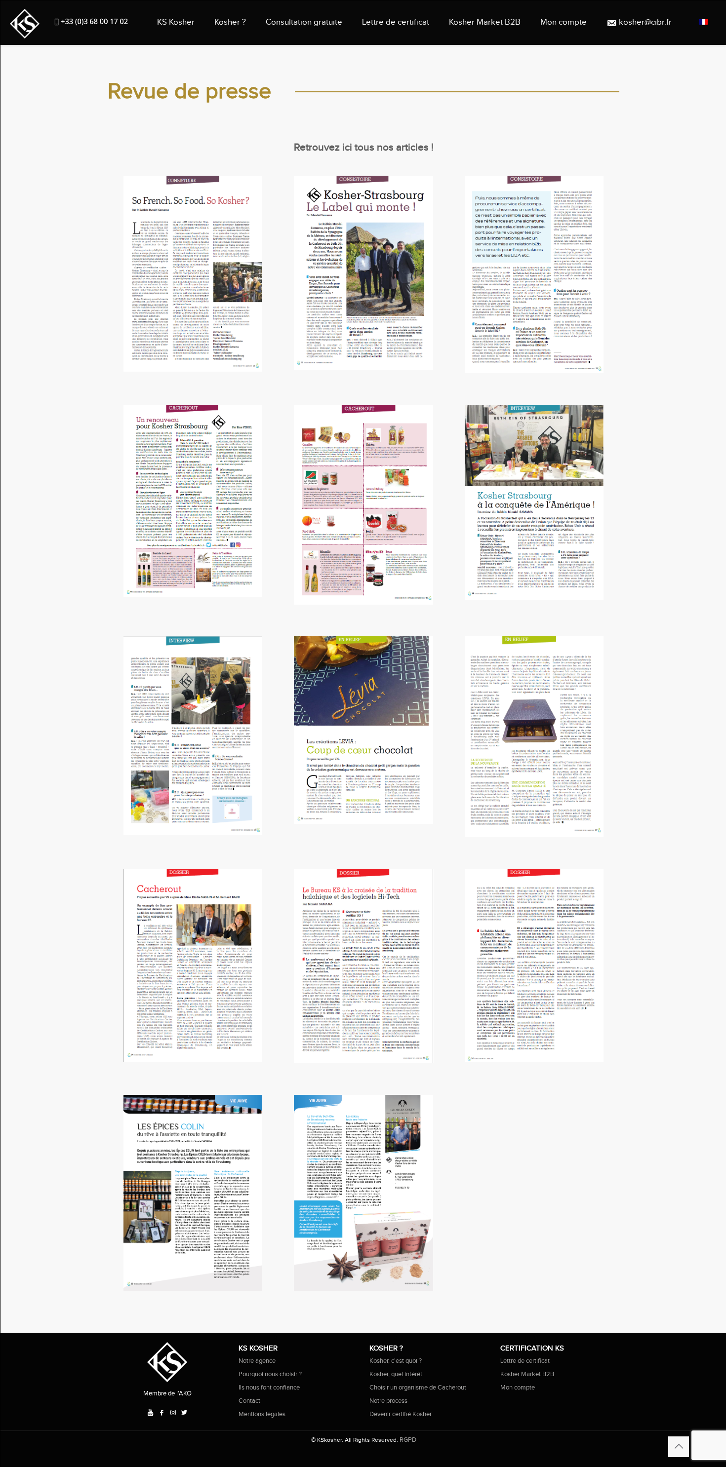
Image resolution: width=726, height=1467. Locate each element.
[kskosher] (25, 22)
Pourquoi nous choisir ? (270, 1374)
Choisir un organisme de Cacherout (417, 1387)
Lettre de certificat (525, 1361)
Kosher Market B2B (527, 1374)
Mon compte (517, 1387)
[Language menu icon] (704, 22)
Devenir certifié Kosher (400, 1414)
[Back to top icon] (678, 1446)
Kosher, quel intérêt (395, 1374)
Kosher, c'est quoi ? (395, 1361)
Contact (249, 1401)
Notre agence (257, 1361)
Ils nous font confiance (269, 1387)
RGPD (408, 1440)
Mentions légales (262, 1414)
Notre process (388, 1401)
